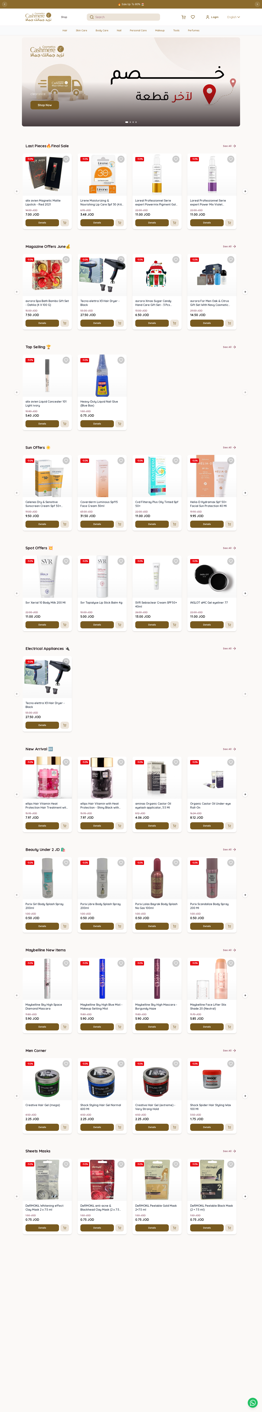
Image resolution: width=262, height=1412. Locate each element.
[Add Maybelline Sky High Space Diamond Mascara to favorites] (66, 963)
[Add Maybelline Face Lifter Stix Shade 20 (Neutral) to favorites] (230, 963)
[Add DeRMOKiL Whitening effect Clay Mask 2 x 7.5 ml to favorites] (66, 1164)
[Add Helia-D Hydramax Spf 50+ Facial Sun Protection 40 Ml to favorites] (230, 460)
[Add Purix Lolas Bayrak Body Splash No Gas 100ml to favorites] (175, 862)
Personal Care (138, 30)
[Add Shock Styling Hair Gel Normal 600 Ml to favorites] (121, 1063)
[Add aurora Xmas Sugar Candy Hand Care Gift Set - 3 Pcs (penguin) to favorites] (175, 259)
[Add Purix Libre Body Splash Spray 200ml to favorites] (121, 862)
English (232, 17)
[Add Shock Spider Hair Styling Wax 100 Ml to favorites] (230, 1063)
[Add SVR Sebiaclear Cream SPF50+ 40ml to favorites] (175, 561)
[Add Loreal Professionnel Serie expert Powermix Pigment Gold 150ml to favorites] (175, 159)
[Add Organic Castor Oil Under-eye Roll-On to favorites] (230, 762)
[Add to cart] (64, 222)
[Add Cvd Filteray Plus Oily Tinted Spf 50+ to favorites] (175, 460)
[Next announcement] (257, 4)
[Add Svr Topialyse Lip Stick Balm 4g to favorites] (121, 561)
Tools (176, 30)
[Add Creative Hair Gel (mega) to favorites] (66, 1063)
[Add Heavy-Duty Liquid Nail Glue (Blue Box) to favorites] (121, 360)
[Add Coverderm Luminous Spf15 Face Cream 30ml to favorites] (121, 460)
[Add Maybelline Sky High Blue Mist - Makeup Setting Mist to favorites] (121, 963)
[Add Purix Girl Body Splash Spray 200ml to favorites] (66, 862)
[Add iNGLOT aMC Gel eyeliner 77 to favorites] (230, 561)
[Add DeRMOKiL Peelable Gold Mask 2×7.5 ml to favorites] (175, 1164)
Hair (65, 30)
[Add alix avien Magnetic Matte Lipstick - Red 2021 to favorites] (66, 159)
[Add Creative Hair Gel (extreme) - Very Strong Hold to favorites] (175, 1063)
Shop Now (45, 105)
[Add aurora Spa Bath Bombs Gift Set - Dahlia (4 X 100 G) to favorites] (66, 259)
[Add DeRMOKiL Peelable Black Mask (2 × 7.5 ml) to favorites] (230, 1164)
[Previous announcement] (4, 4)
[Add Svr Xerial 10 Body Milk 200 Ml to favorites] (66, 561)
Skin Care (81, 30)
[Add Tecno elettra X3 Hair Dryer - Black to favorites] (121, 259)
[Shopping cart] (253, 1403)
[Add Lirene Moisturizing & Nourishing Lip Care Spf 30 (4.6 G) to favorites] (121, 159)
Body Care (102, 30)
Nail (119, 30)
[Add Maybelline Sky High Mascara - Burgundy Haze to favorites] (175, 963)
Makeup (160, 30)
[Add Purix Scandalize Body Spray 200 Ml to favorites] (230, 862)
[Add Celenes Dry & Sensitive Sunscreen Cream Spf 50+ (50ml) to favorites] (66, 460)
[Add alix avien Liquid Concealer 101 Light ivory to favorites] (66, 360)
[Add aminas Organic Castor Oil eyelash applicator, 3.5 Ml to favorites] (175, 762)
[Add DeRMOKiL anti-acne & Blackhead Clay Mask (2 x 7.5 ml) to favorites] (121, 1164)
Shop (64, 17)
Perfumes (193, 30)
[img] (47, 174)
